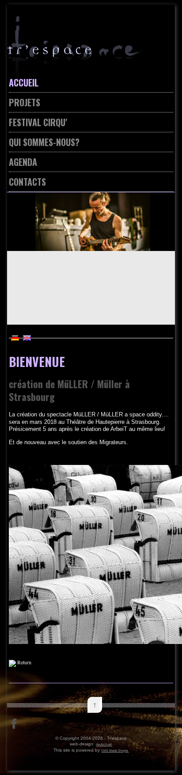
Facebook (14, 724)
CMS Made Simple (114, 750)
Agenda (23, 161)
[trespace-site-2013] (91, 63)
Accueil (23, 82)
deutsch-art (104, 744)
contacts (27, 181)
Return (24, 662)
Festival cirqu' (38, 122)
